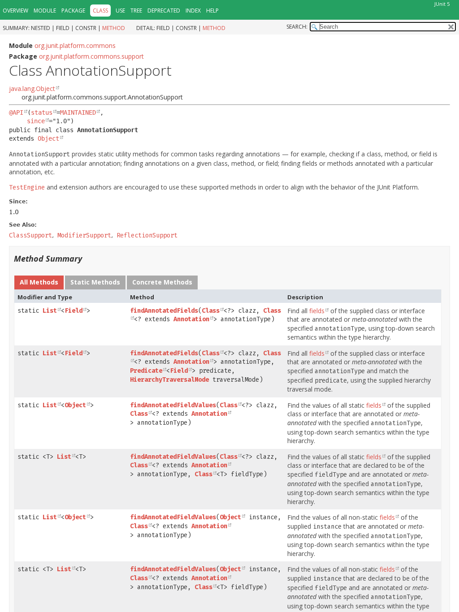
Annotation (191, 319)
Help (212, 10)
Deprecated (163, 10)
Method (113, 28)
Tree (136, 10)
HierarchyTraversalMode (169, 380)
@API (16, 112)
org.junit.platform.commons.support (91, 56)
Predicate (146, 371)
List (50, 311)
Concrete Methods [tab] (162, 282)
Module (45, 10)
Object (48, 138)
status (41, 112)
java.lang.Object (32, 88)
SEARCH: (296, 26)
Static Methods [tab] (95, 282)
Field (73, 311)
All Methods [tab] (39, 282)
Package (73, 10)
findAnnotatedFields (164, 311)
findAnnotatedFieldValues (173, 405)
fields (317, 310)
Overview (15, 10)
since (36, 121)
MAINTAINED (78, 112)
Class (211, 311)
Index (193, 10)
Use (120, 10)
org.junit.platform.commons (75, 45)
